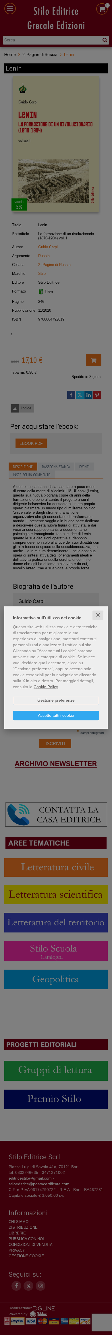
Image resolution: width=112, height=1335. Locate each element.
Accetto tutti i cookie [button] (56, 715)
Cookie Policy (46, 686)
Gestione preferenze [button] (56, 700)
